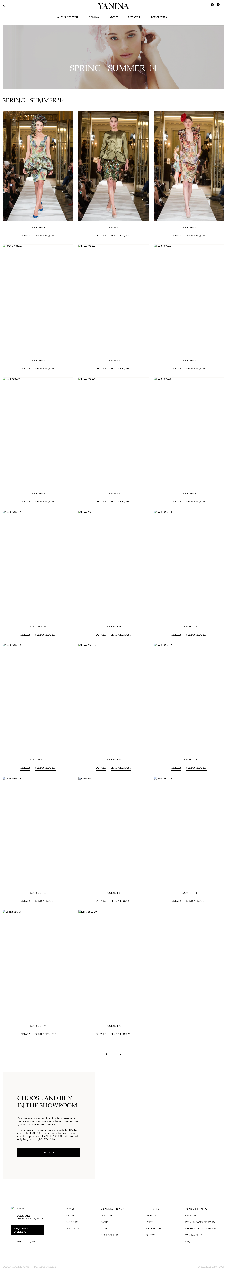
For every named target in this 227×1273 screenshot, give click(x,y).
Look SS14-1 (38, 227)
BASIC (104, 1222)
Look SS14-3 (189, 227)
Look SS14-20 (113, 1025)
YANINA (94, 16)
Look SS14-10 (38, 626)
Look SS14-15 (189, 759)
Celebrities (153, 1228)
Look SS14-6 (189, 360)
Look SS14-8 (113, 493)
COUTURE (106, 1215)
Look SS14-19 (38, 1025)
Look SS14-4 (113, 360)
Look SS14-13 (38, 759)
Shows (150, 1235)
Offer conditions (16, 1266)
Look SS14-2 (113, 227)
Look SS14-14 (113, 759)
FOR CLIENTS (196, 1208)
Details (25, 235)
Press (149, 1222)
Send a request (45, 235)
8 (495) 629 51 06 (45, 1139)
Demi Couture (110, 1235)
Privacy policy (45, 1266)
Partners (72, 1222)
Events (151, 1215)
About (72, 1208)
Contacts (72, 1228)
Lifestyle (154, 1208)
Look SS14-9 (189, 493)
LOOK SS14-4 (38, 360)
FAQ (187, 1241)
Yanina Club (193, 1235)
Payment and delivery (200, 1222)
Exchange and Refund (200, 1228)
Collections (112, 1208)
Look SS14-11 (113, 626)
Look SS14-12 (189, 626)
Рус (5, 6)
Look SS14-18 (189, 892)
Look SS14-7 (38, 493)
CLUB (104, 1228)
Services (190, 1215)
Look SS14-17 (113, 892)
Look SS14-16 (38, 892)
